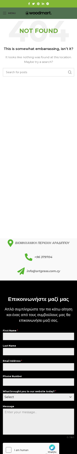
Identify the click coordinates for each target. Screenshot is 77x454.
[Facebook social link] (29, 3)
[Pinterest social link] (38, 3)
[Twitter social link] (33, 3)
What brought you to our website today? (29, 391)
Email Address (12, 360)
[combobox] (38, 397)
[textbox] (35, 397)
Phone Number (12, 376)
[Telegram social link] (47, 3)
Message (8, 406)
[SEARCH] (70, 72)
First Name (10, 330)
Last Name (9, 345)
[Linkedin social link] (43, 3)
